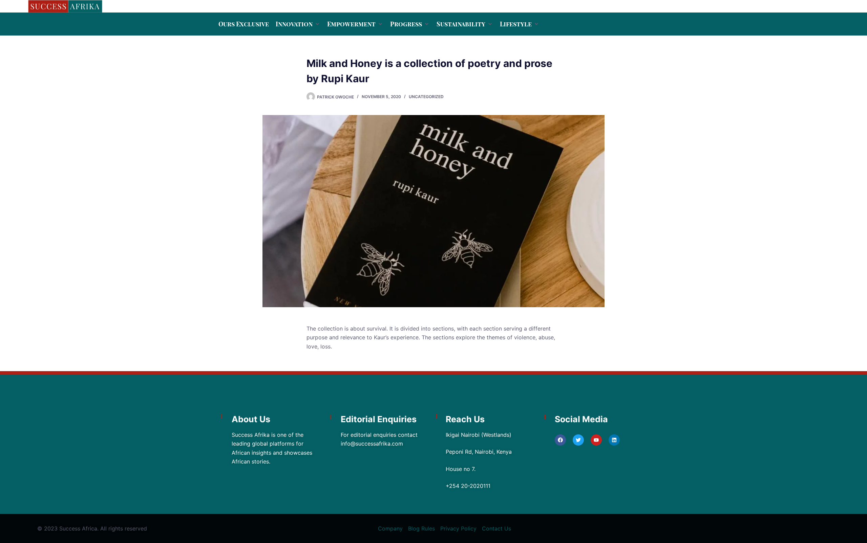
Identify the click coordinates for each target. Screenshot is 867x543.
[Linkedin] (614, 440)
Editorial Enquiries (379, 419)
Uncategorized (426, 96)
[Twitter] (578, 440)
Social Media (581, 419)
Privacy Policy (458, 528)
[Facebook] (560, 440)
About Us (251, 419)
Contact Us (496, 528)
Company (390, 528)
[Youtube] (596, 440)
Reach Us (465, 419)
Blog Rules (421, 528)
